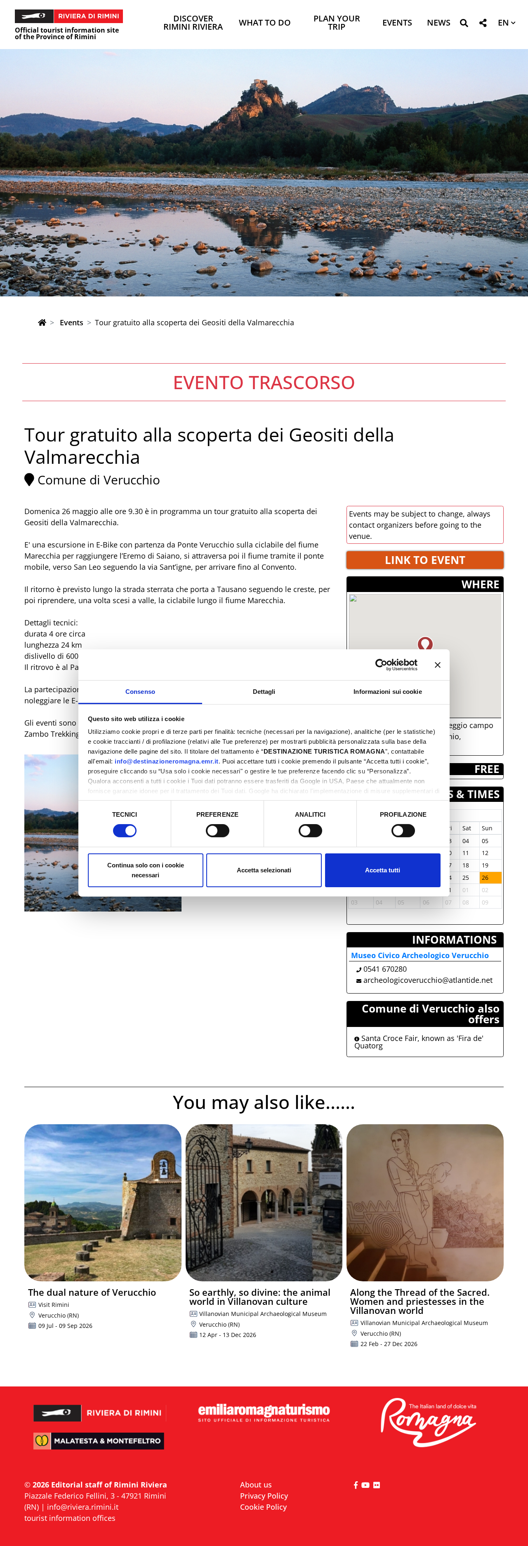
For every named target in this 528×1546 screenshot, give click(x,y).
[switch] (217, 830)
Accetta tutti (382, 870)
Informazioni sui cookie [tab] (388, 691)
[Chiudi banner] (438, 664)
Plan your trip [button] (337, 23)
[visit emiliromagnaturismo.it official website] (263, 1413)
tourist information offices (70, 1518)
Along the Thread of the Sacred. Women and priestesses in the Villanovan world (420, 1301)
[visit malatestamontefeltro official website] (100, 1447)
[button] (464, 24)
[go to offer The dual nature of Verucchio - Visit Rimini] (103, 1202)
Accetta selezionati (264, 870)
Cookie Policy (263, 1507)
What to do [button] (265, 23)
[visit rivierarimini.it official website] (100, 1407)
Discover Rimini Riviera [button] (193, 23)
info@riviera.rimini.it (82, 1507)
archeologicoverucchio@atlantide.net (428, 980)
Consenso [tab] (140, 691)
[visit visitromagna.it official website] (428, 1423)
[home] (42, 322)
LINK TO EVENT (425, 559)
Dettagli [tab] (264, 691)
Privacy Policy (264, 1496)
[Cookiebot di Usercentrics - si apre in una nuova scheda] (381, 664)
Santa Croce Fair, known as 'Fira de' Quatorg (418, 1041)
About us (256, 1485)
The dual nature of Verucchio (92, 1292)
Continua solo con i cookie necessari (145, 870)
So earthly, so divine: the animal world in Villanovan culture (259, 1297)
